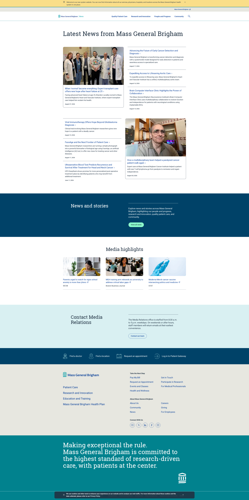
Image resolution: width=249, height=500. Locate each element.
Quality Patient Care (119, 16)
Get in (167, 377)
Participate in (172, 382)
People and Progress (162, 16)
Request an (141, 382)
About (134, 403)
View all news (136, 225)
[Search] (189, 16)
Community (179, 16)
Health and (139, 390)
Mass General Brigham (181, 9)
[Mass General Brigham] (70, 16)
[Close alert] (185, 2)
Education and (76, 398)
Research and (78, 393)
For (168, 412)
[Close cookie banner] (183, 495)
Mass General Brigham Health (84, 404)
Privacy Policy (95, 496)
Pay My (135, 377)
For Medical (173, 386)
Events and (139, 386)
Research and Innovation (140, 16)
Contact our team (137, 336)
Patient (70, 387)
